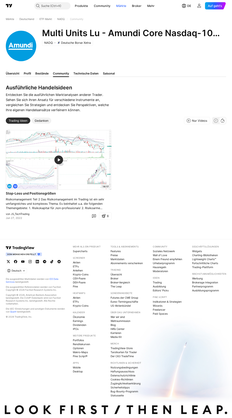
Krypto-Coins (80, 274)
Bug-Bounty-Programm (124, 391)
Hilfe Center (118, 328)
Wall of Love (160, 255)
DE (189, 6)
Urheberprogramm (164, 263)
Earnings (78, 320)
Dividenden (79, 324)
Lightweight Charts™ (204, 259)
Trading (157, 282)
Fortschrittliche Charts (205, 263)
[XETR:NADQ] (9, 186)
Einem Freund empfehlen (167, 259)
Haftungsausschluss (122, 371)
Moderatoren (160, 271)
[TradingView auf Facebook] (15, 261)
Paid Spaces (160, 313)
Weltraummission (120, 320)
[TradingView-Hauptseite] (20, 247)
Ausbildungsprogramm (205, 290)
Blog (113, 324)
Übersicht (116, 274)
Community (102, 6)
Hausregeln (159, 267)
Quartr (13, 311)
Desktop (78, 371)
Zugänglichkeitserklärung (126, 383)
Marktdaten (117, 259)
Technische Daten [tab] (86, 73)
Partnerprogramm (202, 286)
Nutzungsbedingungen (124, 367)
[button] (90, 5)
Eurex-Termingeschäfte (124, 301)
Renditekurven (81, 344)
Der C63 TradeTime (122, 356)
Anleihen (78, 270)
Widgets (197, 251)
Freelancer (159, 309)
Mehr (150, 6)
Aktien (76, 262)
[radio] (216, 121)
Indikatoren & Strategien (167, 301)
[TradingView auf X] (8, 261)
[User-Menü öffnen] (199, 5)
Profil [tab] (27, 73)
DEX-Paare (79, 282)
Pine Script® (80, 356)
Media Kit (116, 336)
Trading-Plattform (202, 267)
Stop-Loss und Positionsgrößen (31, 193)
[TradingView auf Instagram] (30, 261)
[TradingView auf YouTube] (22, 261)
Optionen (78, 348)
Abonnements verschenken (127, 263)
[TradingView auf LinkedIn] (37, 261)
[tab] (18, 121)
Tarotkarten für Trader (124, 352)
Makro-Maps (80, 352)
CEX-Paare (79, 278)
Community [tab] (61, 73)
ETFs (76, 266)
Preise (114, 255)
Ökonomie (79, 316)
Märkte (121, 6)
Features (116, 251)
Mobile (77, 367)
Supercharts (80, 251)
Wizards (157, 305)
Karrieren (116, 332)
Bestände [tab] (42, 73)
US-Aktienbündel (121, 305)
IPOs (75, 328)
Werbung (197, 278)
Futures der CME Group (124, 297)
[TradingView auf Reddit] (59, 261)
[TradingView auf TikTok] (51, 261)
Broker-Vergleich (120, 282)
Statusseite (117, 395)
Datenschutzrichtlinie (123, 375)
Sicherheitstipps (120, 387)
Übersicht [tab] (12, 73)
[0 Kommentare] (94, 216)
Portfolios (78, 340)
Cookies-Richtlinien (122, 379)
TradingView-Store (122, 348)
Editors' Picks (161, 290)
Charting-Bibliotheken (205, 255)
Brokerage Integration (205, 282)
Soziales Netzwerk (164, 251)
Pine (75, 286)
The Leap (116, 286)
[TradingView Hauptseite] (9, 5)
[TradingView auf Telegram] (44, 261)
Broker (136, 6)
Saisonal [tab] (109, 73)
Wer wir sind (118, 316)
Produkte (81, 6)
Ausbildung (159, 286)
